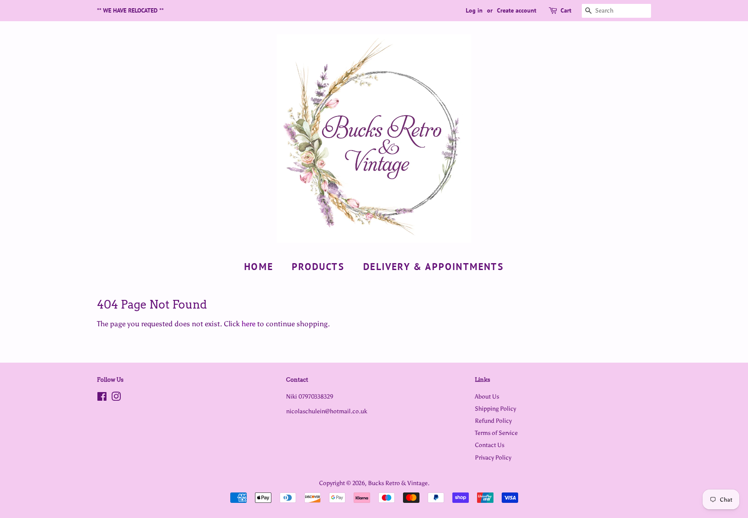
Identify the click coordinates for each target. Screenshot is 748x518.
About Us (487, 396)
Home (258, 267)
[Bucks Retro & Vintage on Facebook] (102, 398)
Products (318, 267)
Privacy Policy (493, 457)
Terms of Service (496, 433)
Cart (566, 10)
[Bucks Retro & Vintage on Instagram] (116, 398)
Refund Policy (493, 421)
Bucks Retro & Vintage (398, 483)
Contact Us (489, 445)
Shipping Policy (495, 408)
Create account (516, 10)
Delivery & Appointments (433, 267)
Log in (474, 10)
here (248, 323)
